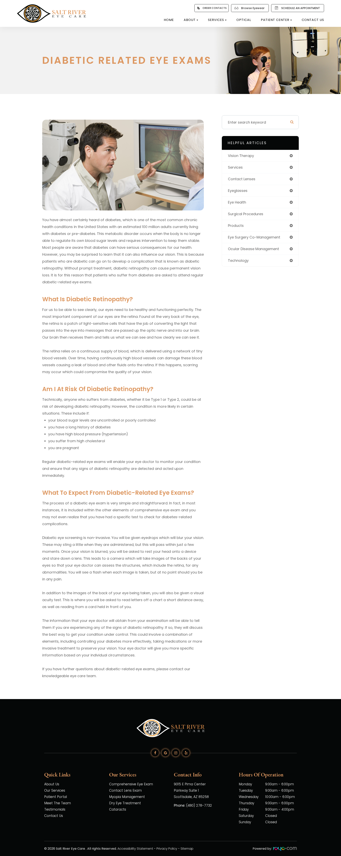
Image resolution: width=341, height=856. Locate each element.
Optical (243, 20)
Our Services (54, 790)
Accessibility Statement (135, 848)
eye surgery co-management (254, 237)
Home (169, 20)
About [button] (190, 20)
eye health (237, 202)
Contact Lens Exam (125, 790)
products (236, 225)
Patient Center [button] (275, 20)
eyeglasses (237, 190)
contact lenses (241, 178)
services (235, 167)
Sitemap (187, 848)
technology (238, 260)
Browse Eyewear (253, 8)
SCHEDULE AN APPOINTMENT (300, 8)
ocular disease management (253, 248)
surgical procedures (245, 213)
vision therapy (241, 155)
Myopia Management (127, 796)
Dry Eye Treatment (125, 803)
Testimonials (54, 809)
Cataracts (117, 809)
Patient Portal (55, 796)
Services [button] (216, 20)
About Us (51, 784)
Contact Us (313, 20)
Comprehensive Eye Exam (131, 784)
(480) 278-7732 (199, 805)
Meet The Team (57, 803)
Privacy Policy (166, 848)
